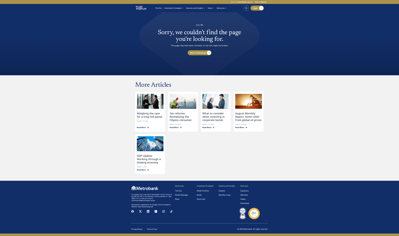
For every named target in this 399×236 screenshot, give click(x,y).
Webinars (244, 195)
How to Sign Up (260, 2)
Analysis (222, 191)
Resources (221, 8)
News (210, 8)
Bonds (199, 195)
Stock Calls (201, 199)
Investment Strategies (173, 8)
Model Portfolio (203, 191)
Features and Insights (194, 8)
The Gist (158, 8)
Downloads (244, 203)
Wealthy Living (224, 195)
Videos (243, 199)
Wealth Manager (181, 195)
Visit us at (241, 2)
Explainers (244, 191)
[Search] (246, 8)
